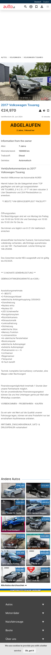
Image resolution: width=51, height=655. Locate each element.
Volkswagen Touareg (33, 57)
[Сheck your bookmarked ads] (36, 6)
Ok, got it (29, 650)
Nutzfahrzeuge (14, 621)
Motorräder (12, 613)
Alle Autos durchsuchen (12, 585)
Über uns (11, 638)
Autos (4, 57)
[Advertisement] (25, 34)
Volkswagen (15, 57)
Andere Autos (10, 479)
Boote (9, 630)
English (46, 2)
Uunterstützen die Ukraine (25, 590)
